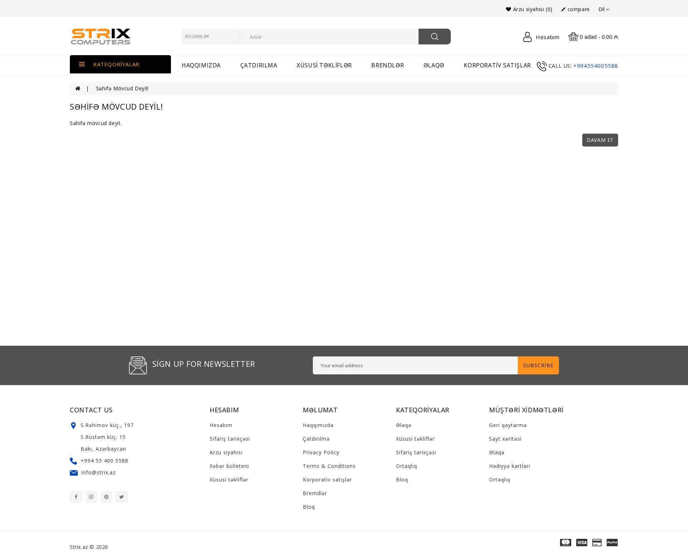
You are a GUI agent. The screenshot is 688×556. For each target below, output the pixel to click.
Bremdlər (315, 493)
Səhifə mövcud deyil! (122, 88)
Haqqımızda (201, 65)
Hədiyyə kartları (509, 465)
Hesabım (221, 425)
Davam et (600, 139)
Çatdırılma (258, 65)
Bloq (309, 506)
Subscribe (538, 365)
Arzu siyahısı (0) (531, 9)
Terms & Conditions (329, 465)
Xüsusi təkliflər (324, 65)
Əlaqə (403, 425)
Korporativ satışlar (497, 65)
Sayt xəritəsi (505, 438)
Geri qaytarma (508, 425)
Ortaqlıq (406, 465)
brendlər (387, 65)
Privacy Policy (321, 452)
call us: (560, 65)
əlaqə (434, 65)
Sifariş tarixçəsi (230, 438)
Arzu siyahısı (226, 452)
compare (577, 9)
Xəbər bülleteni (229, 465)
